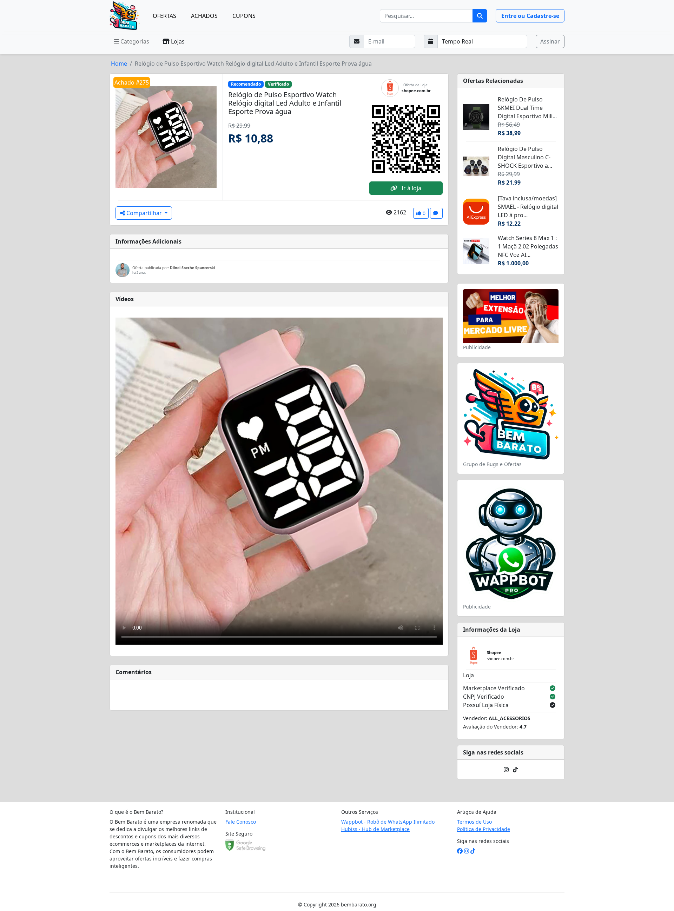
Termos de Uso (474, 821)
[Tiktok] (515, 769)
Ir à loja (410, 188)
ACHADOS (204, 16)
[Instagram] (506, 769)
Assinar (550, 41)
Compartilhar (144, 213)
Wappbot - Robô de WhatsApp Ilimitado (388, 821)
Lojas (177, 41)
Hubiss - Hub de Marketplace (375, 829)
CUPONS (244, 16)
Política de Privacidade (483, 829)
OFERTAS (164, 16)
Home (119, 63)
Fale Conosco (240, 821)
